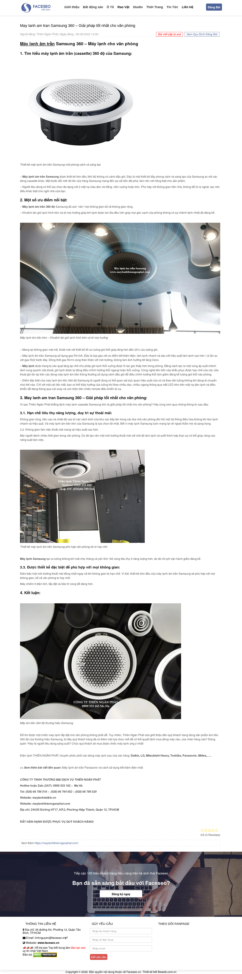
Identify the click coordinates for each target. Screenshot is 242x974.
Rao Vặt (123, 7)
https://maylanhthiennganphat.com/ (56, 843)
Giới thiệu (71, 7)
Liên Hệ (187, 7)
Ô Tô (110, 7)
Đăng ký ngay (121, 894)
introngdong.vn (32, 961)
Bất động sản (93, 7)
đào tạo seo (78, 948)
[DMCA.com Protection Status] (45, 954)
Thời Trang (154, 7)
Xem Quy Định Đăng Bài (202, 34)
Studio (138, 7)
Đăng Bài (214, 7)
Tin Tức (172, 7)
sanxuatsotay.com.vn (36, 966)
